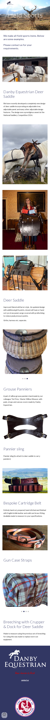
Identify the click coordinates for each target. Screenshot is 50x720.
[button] (3, 3)
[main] (25, 15)
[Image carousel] (25, 354)
